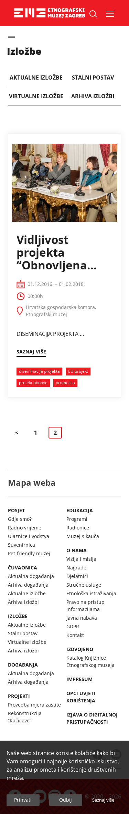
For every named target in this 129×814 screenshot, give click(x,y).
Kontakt (75, 635)
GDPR (72, 626)
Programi (76, 519)
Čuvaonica (22, 567)
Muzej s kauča (82, 536)
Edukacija (79, 510)
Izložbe (18, 616)
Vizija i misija (81, 559)
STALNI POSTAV (93, 77)
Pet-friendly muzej (29, 553)
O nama (76, 550)
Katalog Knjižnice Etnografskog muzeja (90, 661)
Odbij (65, 799)
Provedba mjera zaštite (34, 704)
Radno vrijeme (24, 527)
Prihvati (23, 799)
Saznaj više (103, 800)
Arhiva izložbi (23, 602)
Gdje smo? (20, 519)
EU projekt (78, 371)
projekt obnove (33, 382)
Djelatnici (77, 576)
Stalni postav (22, 633)
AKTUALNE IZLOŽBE (36, 77)
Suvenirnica (21, 545)
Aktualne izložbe (27, 593)
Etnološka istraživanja (91, 593)
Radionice (77, 527)
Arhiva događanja (28, 584)
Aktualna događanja (31, 576)
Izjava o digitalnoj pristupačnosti (92, 718)
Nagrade (76, 567)
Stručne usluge (83, 584)
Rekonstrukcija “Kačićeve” (25, 717)
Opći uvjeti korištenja (80, 697)
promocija (65, 382)
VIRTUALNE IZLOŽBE (36, 96)
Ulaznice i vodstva (28, 536)
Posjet (16, 510)
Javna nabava (81, 618)
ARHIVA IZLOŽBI (92, 96)
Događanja (23, 664)
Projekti (19, 696)
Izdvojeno (79, 649)
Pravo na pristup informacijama (85, 605)
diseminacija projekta (39, 371)
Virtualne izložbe (27, 642)
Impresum (79, 679)
